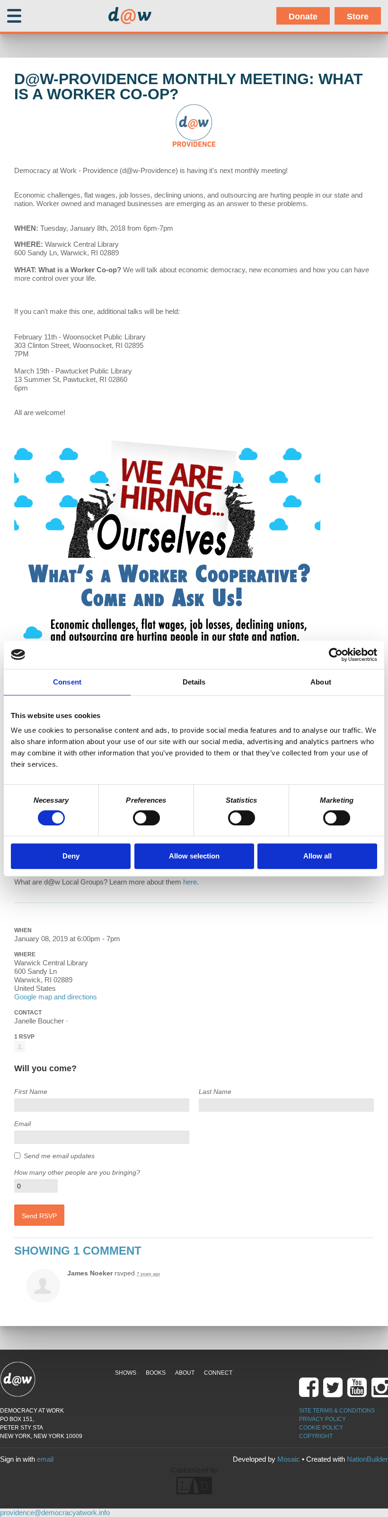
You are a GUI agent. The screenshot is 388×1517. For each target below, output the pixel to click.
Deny (70, 856)
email (45, 1459)
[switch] (146, 817)
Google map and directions (55, 997)
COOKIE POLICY (321, 1427)
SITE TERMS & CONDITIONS (337, 1410)
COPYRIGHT (316, 1436)
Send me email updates (59, 1156)
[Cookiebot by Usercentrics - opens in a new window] (335, 655)
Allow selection (194, 856)
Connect (218, 1373)
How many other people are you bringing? (77, 1172)
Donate (303, 16)
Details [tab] (194, 682)
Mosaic (288, 1459)
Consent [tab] (67, 682)
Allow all (317, 856)
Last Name (215, 1091)
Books (156, 1373)
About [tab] (320, 682)
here (190, 882)
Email (22, 1123)
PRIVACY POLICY (322, 1419)
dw (129, 16)
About (184, 1373)
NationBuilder (367, 1459)
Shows (125, 1373)
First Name (30, 1091)
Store (358, 16)
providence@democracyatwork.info (55, 1512)
